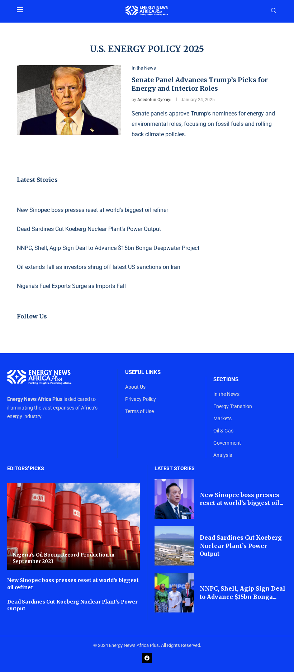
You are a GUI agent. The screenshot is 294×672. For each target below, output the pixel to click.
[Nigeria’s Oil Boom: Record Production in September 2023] (73, 526)
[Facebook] (147, 658)
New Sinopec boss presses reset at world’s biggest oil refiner (92, 210)
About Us (135, 386)
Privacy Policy (140, 399)
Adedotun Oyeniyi (154, 99)
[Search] (273, 11)
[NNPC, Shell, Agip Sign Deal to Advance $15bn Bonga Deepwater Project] (174, 592)
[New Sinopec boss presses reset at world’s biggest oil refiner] (174, 499)
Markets (222, 418)
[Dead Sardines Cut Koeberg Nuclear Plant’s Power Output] (174, 546)
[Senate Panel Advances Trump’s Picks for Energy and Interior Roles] (69, 100)
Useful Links (143, 372)
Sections (225, 379)
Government (227, 442)
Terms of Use (139, 411)
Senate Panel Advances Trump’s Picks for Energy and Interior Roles (200, 84)
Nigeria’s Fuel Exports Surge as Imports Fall (71, 286)
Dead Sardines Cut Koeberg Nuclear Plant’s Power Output (89, 229)
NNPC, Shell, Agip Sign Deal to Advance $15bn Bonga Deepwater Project (108, 248)
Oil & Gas (223, 430)
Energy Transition (232, 406)
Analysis (222, 455)
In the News (226, 394)
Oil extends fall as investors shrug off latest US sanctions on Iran (98, 267)
